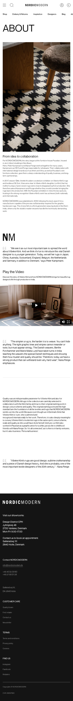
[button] (12, 5)
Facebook (7, 669)
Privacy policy (8, 643)
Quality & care (8, 607)
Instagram (6, 664)
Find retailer (7, 612)
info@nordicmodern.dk (13, 565)
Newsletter (7, 622)
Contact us (7, 617)
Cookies (6, 648)
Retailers (6, 674)
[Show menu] (4, 5)
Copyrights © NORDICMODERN (14, 687)
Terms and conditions (11, 638)
